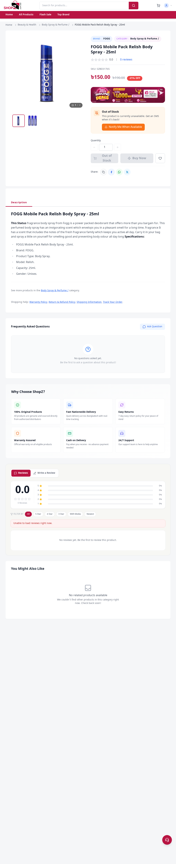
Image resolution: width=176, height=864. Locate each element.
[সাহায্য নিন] (167, 840)
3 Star (61, 514)
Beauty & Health (27, 25)
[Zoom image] (79, 42)
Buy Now (139, 158)
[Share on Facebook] (111, 172)
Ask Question (154, 326)
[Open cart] (158, 5)
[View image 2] (32, 121)
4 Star (50, 514)
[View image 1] (18, 121)
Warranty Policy (38, 302)
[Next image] (79, 73)
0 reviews (126, 60)
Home (9, 14)
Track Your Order (112, 302)
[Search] (133, 5)
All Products (26, 14)
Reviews (23, 473)
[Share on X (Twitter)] (127, 172)
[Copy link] (103, 172)
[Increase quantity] (117, 147)
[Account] (168, 5)
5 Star (38, 514)
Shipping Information (89, 302)
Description (19, 202)
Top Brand (63, 14)
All (28, 514)
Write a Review (46, 473)
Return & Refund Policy (62, 302)
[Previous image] (17, 73)
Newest (90, 514)
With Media (75, 514)
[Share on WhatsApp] (119, 172)
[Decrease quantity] (94, 147)
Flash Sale (45, 14)
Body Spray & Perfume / (55, 25)
